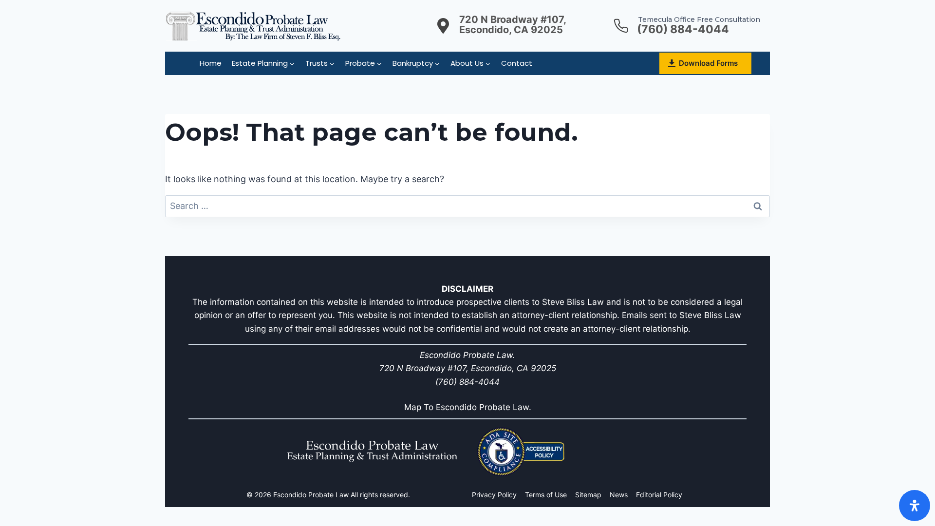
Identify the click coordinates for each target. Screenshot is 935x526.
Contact (516, 63)
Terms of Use (546, 494)
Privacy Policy (494, 494)
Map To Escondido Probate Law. (467, 407)
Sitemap (588, 494)
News (619, 494)
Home (211, 63)
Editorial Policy (659, 494)
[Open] (914, 505)
